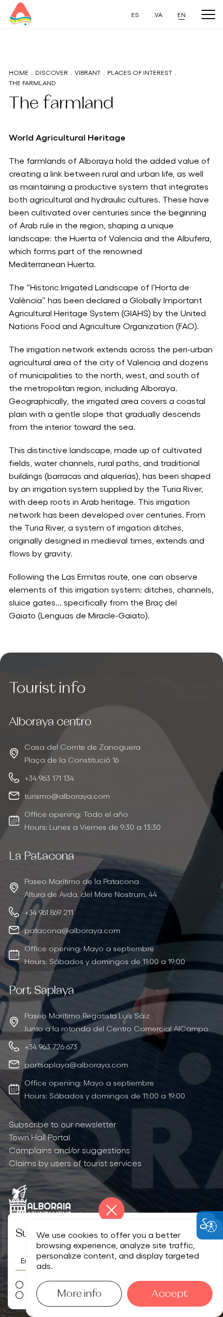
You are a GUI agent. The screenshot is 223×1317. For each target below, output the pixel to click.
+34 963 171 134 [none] (49, 777)
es (135, 14)
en (181, 14)
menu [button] (208, 14)
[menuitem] (111, 1124)
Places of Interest (139, 72)
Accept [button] (169, 1294)
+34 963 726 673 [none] (50, 1046)
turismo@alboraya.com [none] (67, 795)
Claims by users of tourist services (75, 1162)
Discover (51, 72)
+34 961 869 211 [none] (48, 912)
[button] (111, 1210)
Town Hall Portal (39, 1137)
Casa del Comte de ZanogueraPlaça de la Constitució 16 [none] (82, 753)
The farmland (32, 82)
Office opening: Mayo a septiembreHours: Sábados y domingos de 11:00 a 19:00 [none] (104, 954)
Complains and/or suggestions (69, 1149)
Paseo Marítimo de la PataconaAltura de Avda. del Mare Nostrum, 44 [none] (90, 887)
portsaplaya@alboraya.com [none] (76, 1064)
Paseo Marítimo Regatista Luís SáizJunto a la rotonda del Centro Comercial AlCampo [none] (116, 1022)
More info (79, 1294)
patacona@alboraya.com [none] (72, 930)
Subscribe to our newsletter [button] (62, 1124)
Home (19, 72)
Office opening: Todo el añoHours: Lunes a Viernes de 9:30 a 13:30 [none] (92, 820)
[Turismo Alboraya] (20, 14)
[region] (111, 774)
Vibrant (88, 72)
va (158, 14)
